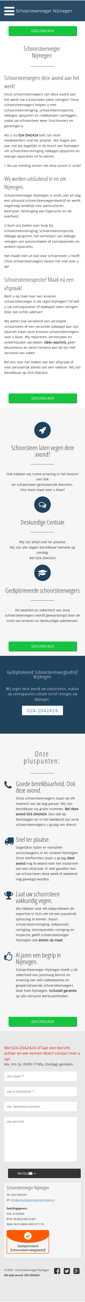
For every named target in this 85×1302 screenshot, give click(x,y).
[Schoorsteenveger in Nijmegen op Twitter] (67, 1271)
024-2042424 (42, 30)
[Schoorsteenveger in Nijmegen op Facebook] (57, 1271)
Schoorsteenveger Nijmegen (44, 11)
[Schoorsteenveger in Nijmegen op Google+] (77, 1271)
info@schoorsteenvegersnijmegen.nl (32, 1200)
